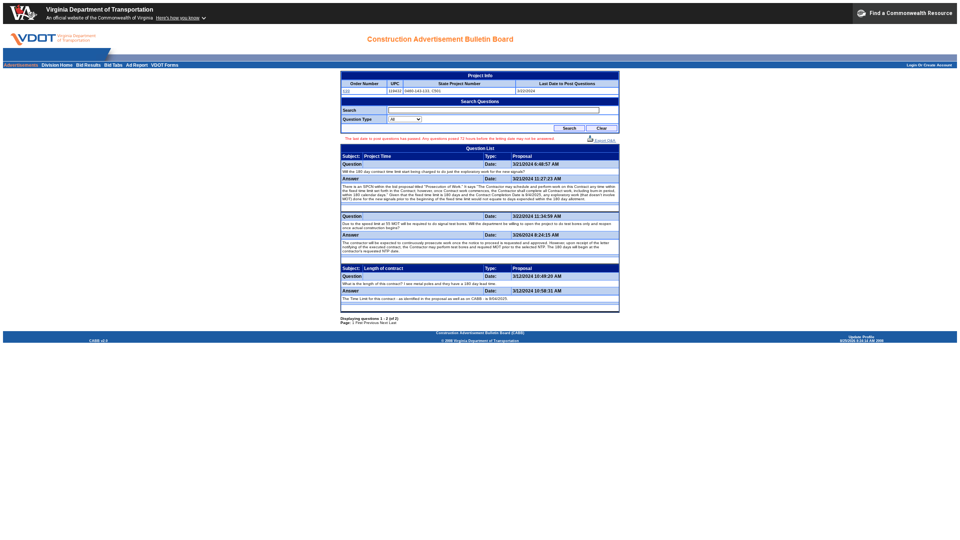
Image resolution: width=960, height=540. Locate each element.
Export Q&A (605, 140)
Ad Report (137, 65)
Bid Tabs (113, 65)
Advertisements (21, 65)
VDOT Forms (164, 65)
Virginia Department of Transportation (99, 9)
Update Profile (861, 337)
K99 (346, 91)
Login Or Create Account (929, 65)
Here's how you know (178, 18)
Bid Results (88, 65)
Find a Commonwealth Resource (911, 13)
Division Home (57, 65)
